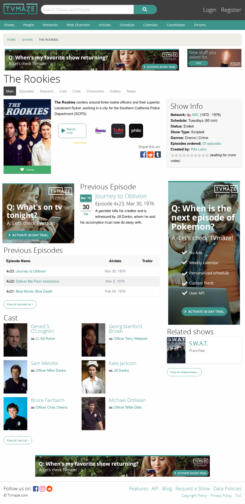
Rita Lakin (198, 148)
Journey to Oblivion (121, 196)
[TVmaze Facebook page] (36, 489)
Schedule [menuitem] (127, 25)
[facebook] (143, 155)
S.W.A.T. (198, 343)
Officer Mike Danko (51, 370)
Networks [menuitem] (50, 25)
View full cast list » (17, 440)
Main (10, 90)
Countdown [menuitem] (176, 25)
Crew (76, 90)
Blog (167, 489)
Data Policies (227, 489)
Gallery (115, 90)
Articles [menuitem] (105, 25)
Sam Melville (44, 363)
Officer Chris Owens (52, 407)
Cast (63, 90)
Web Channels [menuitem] (78, 25)
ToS (238, 496)
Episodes (26, 90)
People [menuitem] (28, 25)
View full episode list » (19, 304)
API (155, 489)
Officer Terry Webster (130, 338)
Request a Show (192, 489)
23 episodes (211, 143)
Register (231, 10)
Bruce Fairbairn (48, 400)
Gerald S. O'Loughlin (42, 329)
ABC (195, 114)
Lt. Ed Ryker (45, 338)
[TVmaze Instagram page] (42, 489)
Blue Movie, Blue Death (34, 291)
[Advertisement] (92, 59)
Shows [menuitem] (9, 25)
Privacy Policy (221, 496)
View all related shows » (184, 372)
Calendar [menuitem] (150, 25)
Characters (95, 90)
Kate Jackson (122, 363)
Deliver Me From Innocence (37, 281)
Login (210, 10)
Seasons (47, 90)
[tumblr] (158, 155)
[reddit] (150, 155)
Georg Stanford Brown (125, 329)
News (131, 90)
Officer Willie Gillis (128, 407)
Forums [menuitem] (200, 25)
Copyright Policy (194, 496)
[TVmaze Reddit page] (49, 489)
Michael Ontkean (127, 400)
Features (138, 489)
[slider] (190, 155)
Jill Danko (121, 370)
